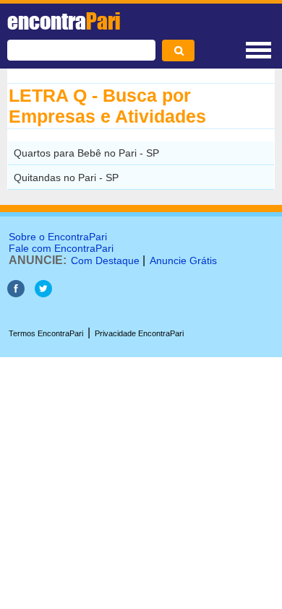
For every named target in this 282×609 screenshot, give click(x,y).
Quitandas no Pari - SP (66, 177)
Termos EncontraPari (46, 333)
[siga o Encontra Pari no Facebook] (16, 293)
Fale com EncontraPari (61, 248)
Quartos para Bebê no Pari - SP (86, 153)
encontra (63, 21)
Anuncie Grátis (183, 260)
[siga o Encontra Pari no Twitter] (43, 293)
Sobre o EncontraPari (58, 236)
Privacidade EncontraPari (139, 333)
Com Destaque (105, 260)
